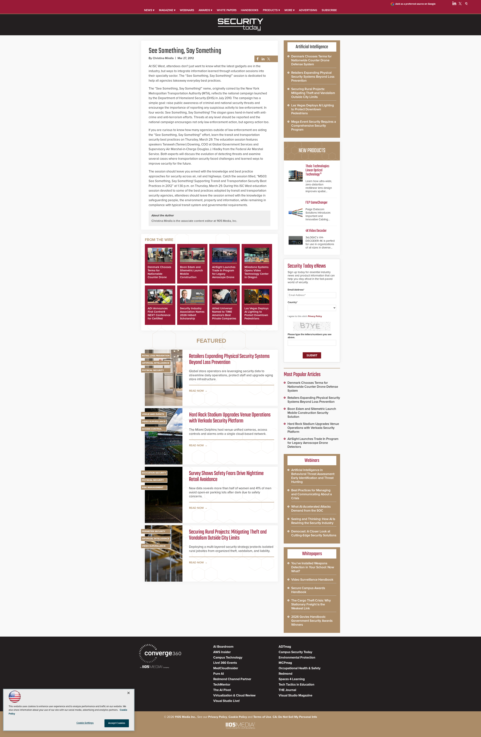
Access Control (152, 429)
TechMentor (221, 685)
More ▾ (289, 10)
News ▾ (149, 10)
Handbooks (249, 10)
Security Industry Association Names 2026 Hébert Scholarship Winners (192, 315)
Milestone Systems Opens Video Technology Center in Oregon (256, 272)
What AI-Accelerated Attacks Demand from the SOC (311, 509)
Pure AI (218, 674)
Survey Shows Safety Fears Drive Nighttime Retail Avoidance (226, 477)
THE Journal (287, 690)
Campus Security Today (295, 652)
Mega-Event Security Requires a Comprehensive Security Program (313, 126)
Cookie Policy (237, 717)
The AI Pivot (222, 690)
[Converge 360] (160, 654)
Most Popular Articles (302, 374)
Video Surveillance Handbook (312, 580)
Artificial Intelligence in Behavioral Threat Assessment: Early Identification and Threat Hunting (313, 476)
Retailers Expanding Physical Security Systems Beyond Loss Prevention (229, 359)
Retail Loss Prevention (156, 355)
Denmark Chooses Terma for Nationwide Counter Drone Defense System (159, 273)
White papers (227, 10)
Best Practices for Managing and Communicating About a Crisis (311, 494)
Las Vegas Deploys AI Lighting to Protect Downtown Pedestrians (256, 313)
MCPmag (285, 663)
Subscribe (329, 10)
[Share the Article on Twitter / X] (268, 59)
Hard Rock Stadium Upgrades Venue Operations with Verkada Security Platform (230, 418)
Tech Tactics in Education (296, 685)
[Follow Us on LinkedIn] (454, 4)
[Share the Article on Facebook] (256, 59)
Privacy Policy (315, 316)
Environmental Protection (297, 657)
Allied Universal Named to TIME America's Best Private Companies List (224, 315)
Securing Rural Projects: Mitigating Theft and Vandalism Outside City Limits (228, 535)
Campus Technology (227, 657)
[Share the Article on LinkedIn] (262, 59)
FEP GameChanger (316, 203)
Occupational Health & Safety (300, 668)
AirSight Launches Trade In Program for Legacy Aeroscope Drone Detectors (223, 273)
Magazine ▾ (167, 10)
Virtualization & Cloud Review (234, 695)
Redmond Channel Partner (232, 679)
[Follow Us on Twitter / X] (460, 4)
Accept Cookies (116, 723)
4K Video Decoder (316, 231)
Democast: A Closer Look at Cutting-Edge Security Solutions (313, 533)
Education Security (154, 472)
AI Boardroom (223, 647)
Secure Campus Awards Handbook (308, 590)
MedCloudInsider (225, 668)
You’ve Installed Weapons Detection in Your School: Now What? (312, 567)
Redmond (285, 674)
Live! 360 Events (225, 663)
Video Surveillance (154, 421)
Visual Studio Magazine (295, 695)
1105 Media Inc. (185, 717)
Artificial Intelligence (155, 363)
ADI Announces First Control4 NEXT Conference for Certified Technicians (159, 315)
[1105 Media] (154, 667)
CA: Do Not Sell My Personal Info (295, 717)
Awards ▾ (205, 10)
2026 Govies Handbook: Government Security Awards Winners (312, 621)
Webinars (187, 10)
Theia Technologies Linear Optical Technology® (317, 170)
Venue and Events (153, 414)
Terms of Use (262, 717)
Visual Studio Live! (226, 701)
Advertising (308, 10)
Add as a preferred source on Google (415, 3)
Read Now (196, 390)
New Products (312, 150)
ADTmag (285, 647)
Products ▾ (271, 10)
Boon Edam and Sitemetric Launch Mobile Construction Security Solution (311, 413)
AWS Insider (222, 652)
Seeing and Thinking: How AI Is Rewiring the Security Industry (313, 521)
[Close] (128, 693)
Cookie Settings (85, 722)
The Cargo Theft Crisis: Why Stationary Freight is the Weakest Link (311, 604)
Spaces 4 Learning (292, 679)
